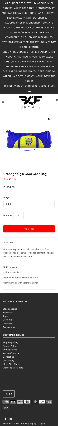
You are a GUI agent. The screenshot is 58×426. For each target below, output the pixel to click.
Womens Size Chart (13, 367)
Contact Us (8, 356)
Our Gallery (8, 360)
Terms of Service (11, 353)
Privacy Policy (10, 349)
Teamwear (8, 312)
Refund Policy (10, 346)
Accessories (9, 327)
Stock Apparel (10, 309)
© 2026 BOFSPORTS (10, 423)
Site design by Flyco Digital (33, 423)
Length (6, 197)
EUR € (9, 394)
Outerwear (8, 323)
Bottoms (7, 319)
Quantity (7, 215)
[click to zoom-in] (49, 119)
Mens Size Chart (11, 364)
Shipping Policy (11, 342)
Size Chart (8, 242)
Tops (5, 316)
